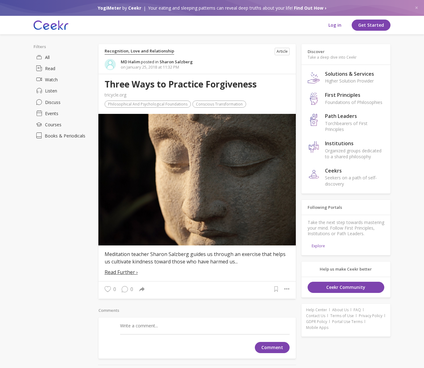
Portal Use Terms (347, 321)
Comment (272, 347)
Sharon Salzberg (176, 62)
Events (51, 113)
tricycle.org (115, 95)
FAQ (357, 309)
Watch (51, 80)
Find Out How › (310, 8)
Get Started (371, 25)
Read (50, 68)
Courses (53, 125)
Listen (51, 91)
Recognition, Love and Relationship (139, 51)
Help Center (316, 309)
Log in (334, 25)
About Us (340, 309)
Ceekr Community (345, 287)
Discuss (53, 102)
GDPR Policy (316, 321)
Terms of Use (342, 315)
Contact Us (315, 315)
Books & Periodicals (65, 136)
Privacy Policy (370, 315)
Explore (318, 246)
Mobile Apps (317, 327)
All (47, 57)
